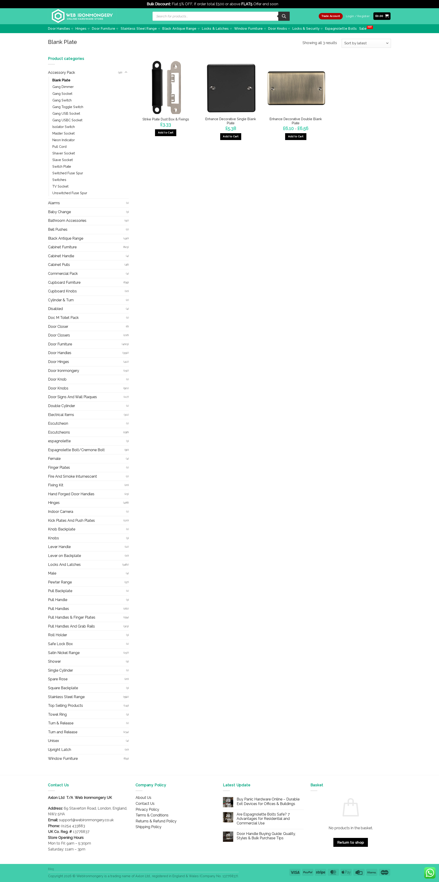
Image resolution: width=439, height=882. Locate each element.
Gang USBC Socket (67, 120)
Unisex (53, 741)
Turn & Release (60, 723)
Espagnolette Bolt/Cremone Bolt (76, 450)
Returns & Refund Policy (156, 821)
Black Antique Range (179, 28)
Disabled (55, 309)
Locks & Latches (215, 28)
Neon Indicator (63, 140)
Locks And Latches (64, 564)
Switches (59, 180)
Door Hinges (58, 362)
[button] (382, 16)
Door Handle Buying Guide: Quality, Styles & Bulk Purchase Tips (266, 836)
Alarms (54, 203)
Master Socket (63, 133)
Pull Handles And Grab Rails (71, 626)
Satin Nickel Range (64, 653)
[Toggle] (126, 72)
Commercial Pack (63, 273)
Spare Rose (57, 679)
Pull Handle (57, 600)
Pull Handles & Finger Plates (71, 617)
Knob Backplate (61, 529)
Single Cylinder (60, 670)
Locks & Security (306, 28)
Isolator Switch (63, 127)
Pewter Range (60, 582)
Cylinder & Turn (61, 300)
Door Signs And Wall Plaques (72, 397)
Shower (54, 661)
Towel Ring (57, 714)
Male (52, 573)
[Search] (284, 16)
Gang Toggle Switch (67, 107)
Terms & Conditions (152, 815)
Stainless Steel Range (139, 28)
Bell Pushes (57, 229)
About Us (143, 797)
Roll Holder (57, 635)
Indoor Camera (60, 511)
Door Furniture (103, 28)
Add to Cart (230, 136)
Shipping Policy (148, 827)
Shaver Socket (63, 153)
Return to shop (350, 842)
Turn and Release (62, 732)
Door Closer (58, 326)
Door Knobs (277, 28)
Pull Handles (58, 609)
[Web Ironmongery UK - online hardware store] (82, 16)
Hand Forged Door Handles (71, 494)
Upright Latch (59, 749)
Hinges (81, 28)
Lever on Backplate (64, 556)
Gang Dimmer (63, 87)
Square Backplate (63, 688)
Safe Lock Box (60, 644)
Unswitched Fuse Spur (69, 193)
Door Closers (59, 335)
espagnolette (59, 441)
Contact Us (145, 803)
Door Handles (59, 28)
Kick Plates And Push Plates (71, 520)
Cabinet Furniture (62, 247)
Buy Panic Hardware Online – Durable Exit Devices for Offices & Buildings (268, 801)
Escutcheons (59, 432)
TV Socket (60, 186)
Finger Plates (59, 467)
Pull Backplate (60, 591)
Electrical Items (61, 415)
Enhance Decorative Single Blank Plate (230, 121)
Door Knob (57, 379)
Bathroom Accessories (67, 220)
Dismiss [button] (285, 4)
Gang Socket (62, 93)
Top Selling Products (65, 705)
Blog (51, 869)
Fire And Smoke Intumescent (72, 476)
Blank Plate (61, 80)
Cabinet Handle (61, 256)
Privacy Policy (147, 809)
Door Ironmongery (63, 370)
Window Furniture (248, 28)
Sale (363, 28)
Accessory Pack (61, 72)
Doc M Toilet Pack (63, 317)
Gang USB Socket (66, 113)
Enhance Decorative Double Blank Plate (296, 121)
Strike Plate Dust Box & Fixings (165, 119)
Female (54, 458)
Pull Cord (59, 146)
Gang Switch (62, 100)
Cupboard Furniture (64, 282)
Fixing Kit (55, 485)
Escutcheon (58, 423)
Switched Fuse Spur (67, 173)
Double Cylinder (61, 406)
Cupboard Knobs (62, 291)
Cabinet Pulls (59, 264)
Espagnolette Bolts (341, 28)
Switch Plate (61, 166)
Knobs (53, 538)
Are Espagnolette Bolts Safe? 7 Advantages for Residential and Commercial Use (263, 818)
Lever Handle (59, 547)
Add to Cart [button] (166, 132)
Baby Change (59, 212)
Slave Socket (62, 160)
